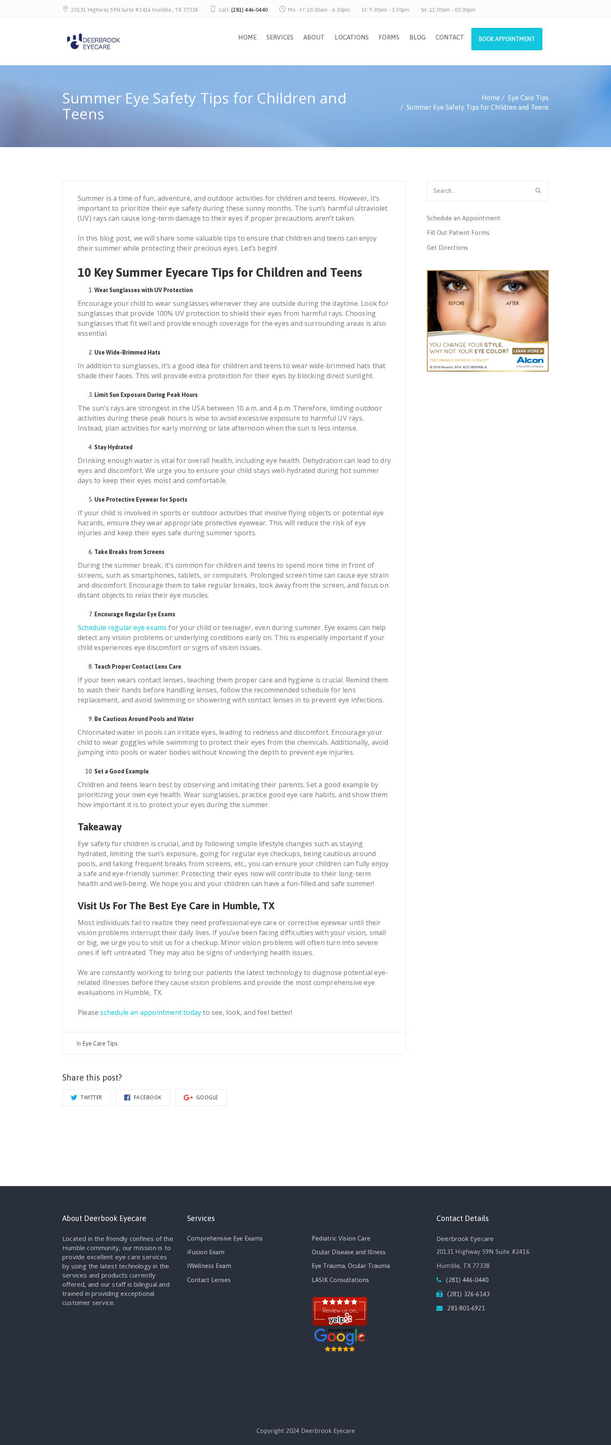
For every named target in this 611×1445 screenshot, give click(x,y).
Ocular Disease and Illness (349, 1251)
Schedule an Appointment (463, 218)
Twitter (90, 1097)
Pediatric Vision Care (341, 1238)
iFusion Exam (205, 1251)
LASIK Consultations (340, 1279)
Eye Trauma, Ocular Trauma (351, 1265)
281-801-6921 (466, 1308)
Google (206, 1097)
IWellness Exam (209, 1265)
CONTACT (450, 37)
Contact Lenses (209, 1279)
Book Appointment (507, 39)
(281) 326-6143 (468, 1293)
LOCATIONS (352, 37)
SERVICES (279, 37)
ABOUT (314, 37)
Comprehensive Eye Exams (225, 1238)
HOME (247, 37)
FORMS (389, 37)
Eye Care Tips (100, 1043)
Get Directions (447, 247)
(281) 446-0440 (249, 10)
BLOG (417, 37)
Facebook (147, 1097)
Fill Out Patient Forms (458, 232)
